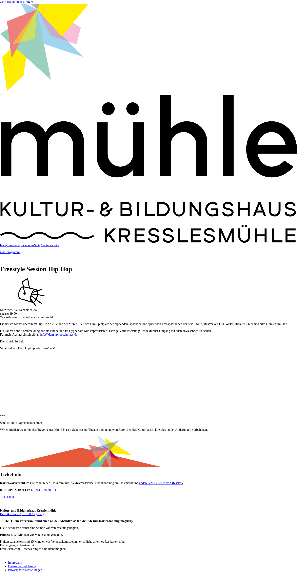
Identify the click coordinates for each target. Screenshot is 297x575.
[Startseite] (148, 241)
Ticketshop (7, 496)
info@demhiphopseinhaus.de (58, 334)
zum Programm (10, 252)
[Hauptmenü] (1, 94)
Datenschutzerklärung (22, 566)
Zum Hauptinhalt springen (17, 1)
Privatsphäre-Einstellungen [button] (25, 570)
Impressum (15, 562)
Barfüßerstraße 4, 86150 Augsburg (22, 514)
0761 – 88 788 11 (45, 490)
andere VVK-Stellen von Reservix (161, 483)
